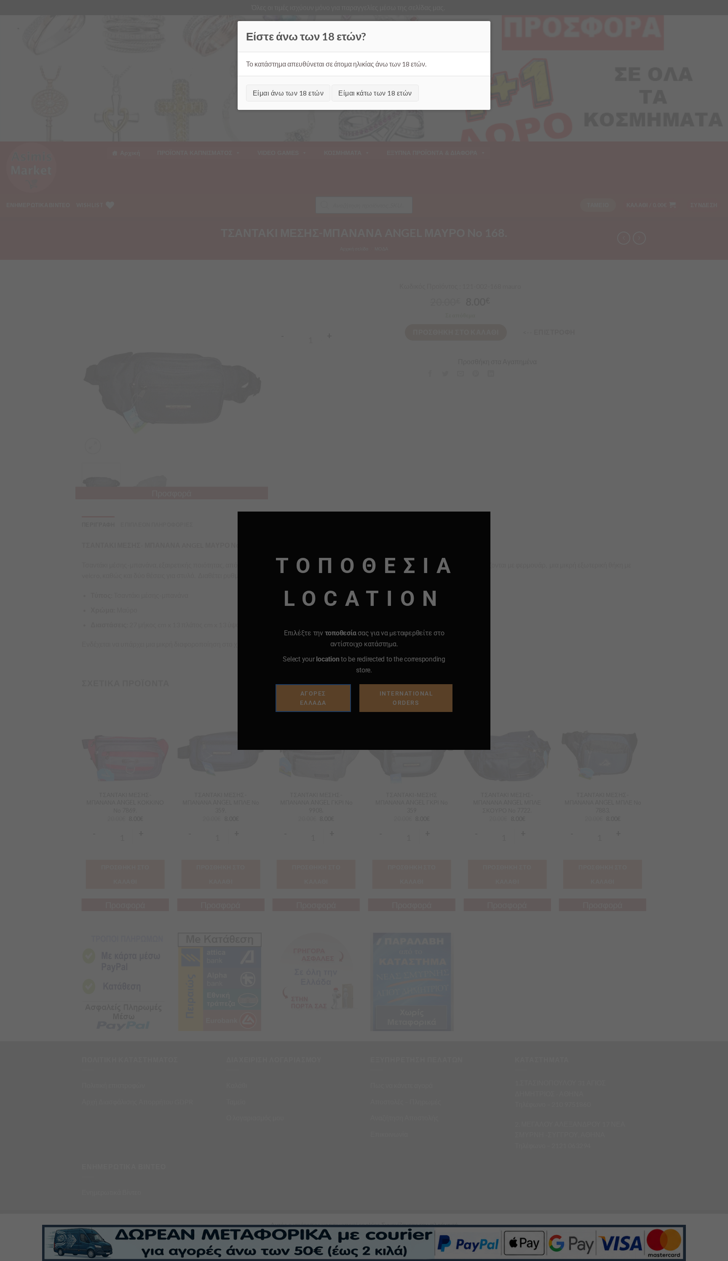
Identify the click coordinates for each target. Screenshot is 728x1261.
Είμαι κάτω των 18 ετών (375, 93)
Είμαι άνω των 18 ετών (288, 93)
